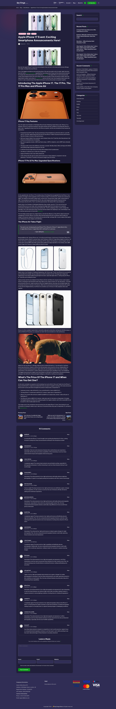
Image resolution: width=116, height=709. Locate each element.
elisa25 (78, 78)
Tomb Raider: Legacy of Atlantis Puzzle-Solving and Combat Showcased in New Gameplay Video (87, 70)
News (28, 33)
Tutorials (34, 33)
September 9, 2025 (49, 231)
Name (20, 659)
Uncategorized (80, 121)
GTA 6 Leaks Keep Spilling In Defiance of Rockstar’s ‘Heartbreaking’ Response (86, 79)
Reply (68, 434)
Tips (78, 112)
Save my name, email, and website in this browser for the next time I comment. (37, 665)
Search (79, 15)
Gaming (78, 101)
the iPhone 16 (39, 78)
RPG (78, 109)
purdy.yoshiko (80, 87)
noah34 (78, 83)
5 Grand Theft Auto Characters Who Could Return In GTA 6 (86, 30)
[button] (91, 3)
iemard (78, 69)
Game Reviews (22, 33)
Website (56, 659)
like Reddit (40, 211)
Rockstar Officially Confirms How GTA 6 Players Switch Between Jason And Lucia (87, 36)
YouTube (46, 74)
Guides (78, 104)
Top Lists (79, 115)
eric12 (78, 74)
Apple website (23, 408)
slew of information (30, 73)
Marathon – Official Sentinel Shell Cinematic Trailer (85, 42)
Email (38, 659)
